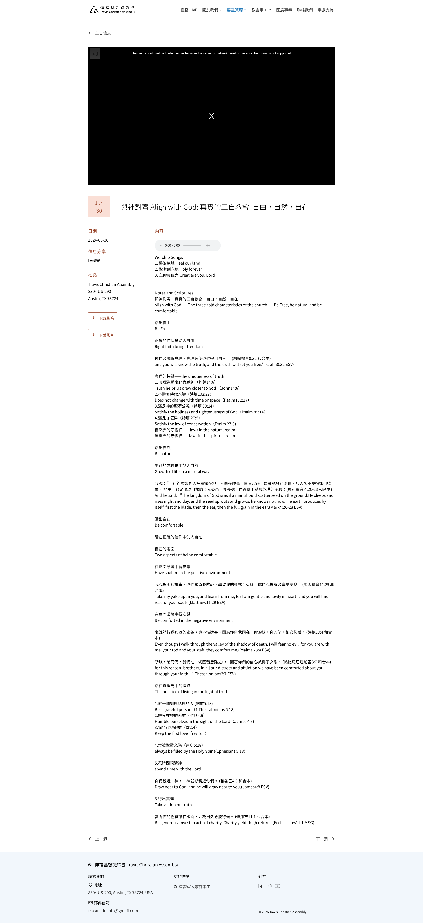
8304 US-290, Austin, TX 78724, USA (120, 892)
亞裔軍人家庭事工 (195, 886)
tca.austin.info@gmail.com (113, 910)
